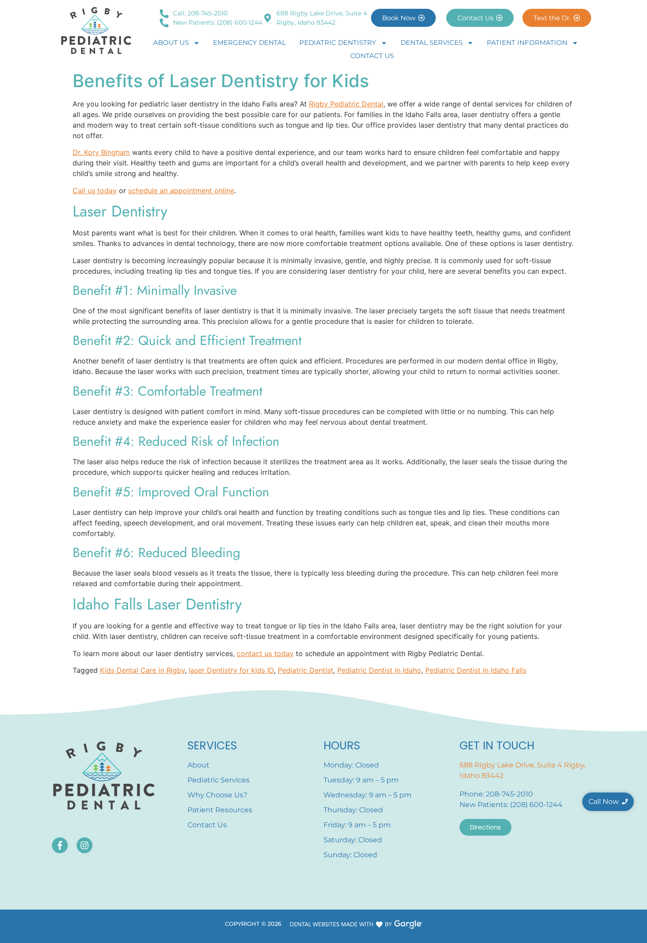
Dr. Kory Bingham (101, 152)
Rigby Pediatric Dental (346, 103)
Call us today (95, 190)
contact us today (265, 653)
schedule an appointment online (181, 190)
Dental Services (432, 42)
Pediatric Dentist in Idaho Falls (475, 670)
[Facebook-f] (60, 845)
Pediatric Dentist (305, 670)
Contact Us (372, 55)
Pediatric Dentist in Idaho (379, 670)
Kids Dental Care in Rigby (142, 670)
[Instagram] (84, 845)
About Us (171, 42)
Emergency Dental (249, 42)
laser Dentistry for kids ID (231, 670)
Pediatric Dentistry (337, 42)
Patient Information (527, 42)
